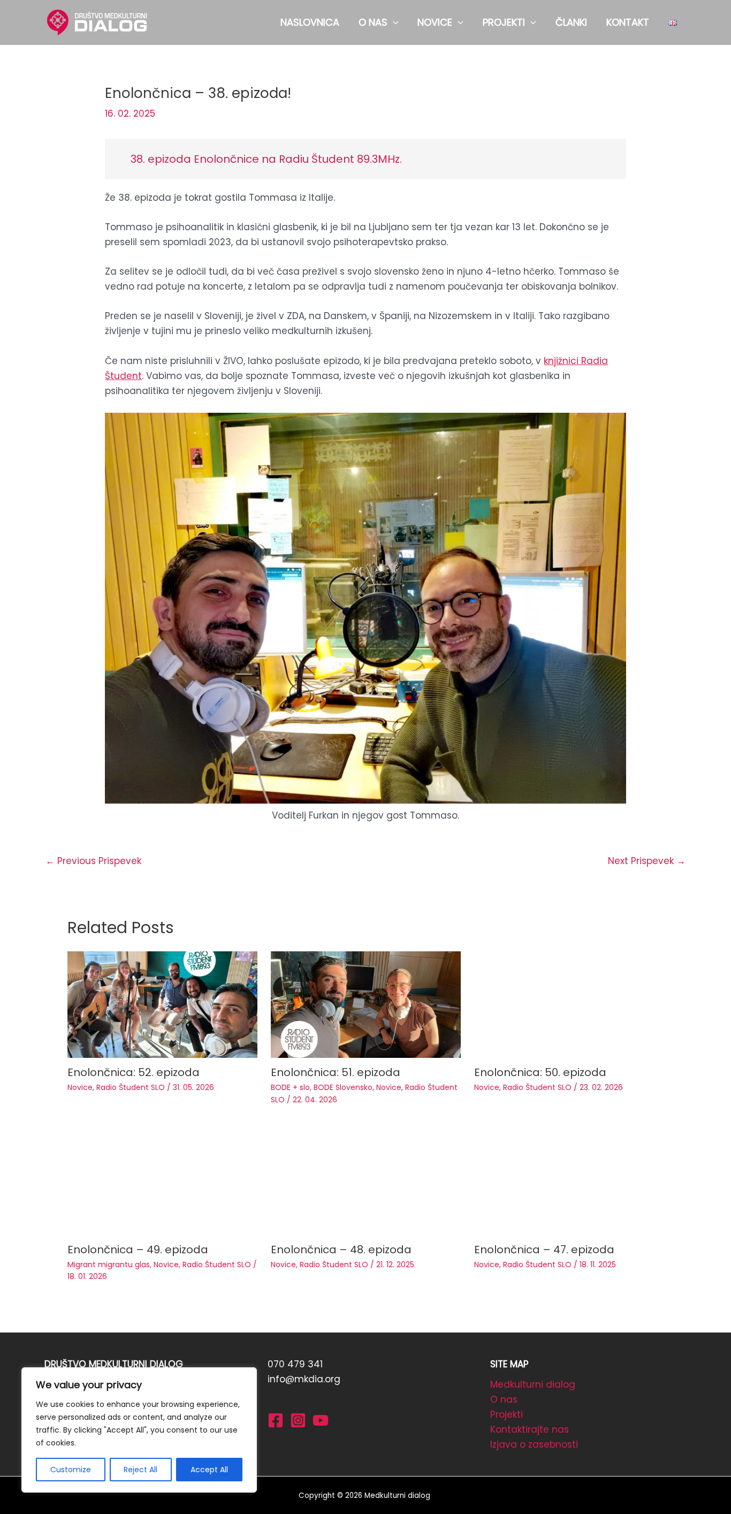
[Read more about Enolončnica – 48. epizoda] (366, 1181)
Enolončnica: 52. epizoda (133, 1072)
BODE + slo (290, 1087)
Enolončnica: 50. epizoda (540, 1072)
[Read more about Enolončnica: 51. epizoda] (366, 1003)
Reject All (140, 1469)
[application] (393, 22)
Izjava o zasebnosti (534, 1444)
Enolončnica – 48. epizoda (341, 1249)
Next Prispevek (647, 860)
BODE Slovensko (343, 1087)
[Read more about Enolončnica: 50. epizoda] (569, 1003)
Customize (70, 1469)
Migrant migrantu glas (108, 1264)
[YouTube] (321, 1420)
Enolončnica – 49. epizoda (137, 1249)
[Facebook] (276, 1420)
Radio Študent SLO (130, 1087)
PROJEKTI (504, 22)
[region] (139, 1430)
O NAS (373, 22)
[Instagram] (298, 1420)
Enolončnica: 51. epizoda (335, 1072)
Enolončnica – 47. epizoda (544, 1249)
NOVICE (434, 22)
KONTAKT (627, 22)
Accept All (209, 1469)
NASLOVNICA (309, 22)
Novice (80, 1087)
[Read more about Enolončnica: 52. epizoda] (162, 1003)
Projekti (506, 1414)
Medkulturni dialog (532, 1384)
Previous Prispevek (93, 860)
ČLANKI (571, 22)
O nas (503, 1399)
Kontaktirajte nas (529, 1429)
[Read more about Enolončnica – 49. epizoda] (162, 1181)
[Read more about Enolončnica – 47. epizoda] (569, 1181)
